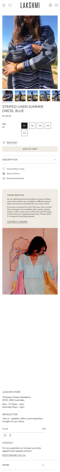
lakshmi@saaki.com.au (13, 454)
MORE (5, 464)
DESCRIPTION (9, 159)
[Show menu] (4, 5)
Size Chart (12, 142)
